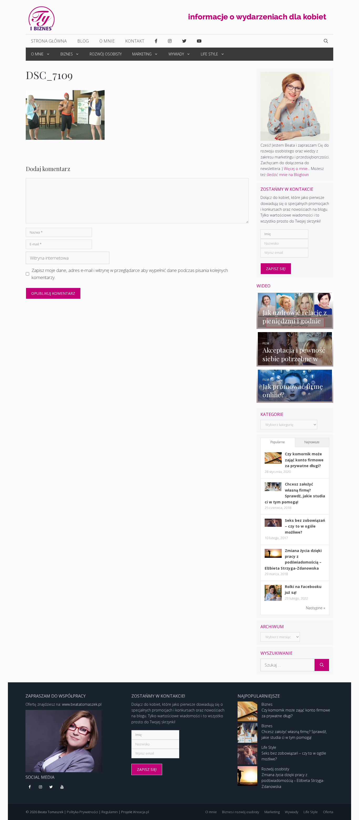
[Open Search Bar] (326, 41)
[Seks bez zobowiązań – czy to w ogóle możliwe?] (273, 525)
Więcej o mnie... (297, 168)
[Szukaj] (321, 665)
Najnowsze (312, 442)
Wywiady (176, 53)
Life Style (209, 53)
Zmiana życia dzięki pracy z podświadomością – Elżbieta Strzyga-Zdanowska (292, 780)
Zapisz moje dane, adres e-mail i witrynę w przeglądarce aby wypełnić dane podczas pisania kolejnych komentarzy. (130, 273)
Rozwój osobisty (106, 53)
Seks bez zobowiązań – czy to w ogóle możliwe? (305, 526)
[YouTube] (62, 787)
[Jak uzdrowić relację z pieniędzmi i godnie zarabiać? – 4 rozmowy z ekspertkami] (295, 325)
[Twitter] (51, 787)
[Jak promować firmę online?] (295, 399)
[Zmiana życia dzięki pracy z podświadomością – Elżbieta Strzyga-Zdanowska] (273, 556)
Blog (83, 41)
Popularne (277, 442)
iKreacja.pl (141, 811)
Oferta (328, 811)
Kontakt (134, 41)
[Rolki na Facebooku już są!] (273, 600)
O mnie (107, 41)
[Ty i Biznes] (41, 18)
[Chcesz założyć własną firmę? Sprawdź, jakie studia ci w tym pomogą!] (273, 489)
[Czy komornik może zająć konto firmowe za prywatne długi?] (273, 462)
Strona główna (49, 41)
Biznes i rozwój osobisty (240, 811)
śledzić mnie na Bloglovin (287, 174)
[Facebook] (29, 787)
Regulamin (109, 811)
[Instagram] (40, 787)
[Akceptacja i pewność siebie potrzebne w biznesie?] (295, 363)
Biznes (66, 53)
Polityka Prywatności (82, 811)
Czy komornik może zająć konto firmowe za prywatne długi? (304, 459)
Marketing (142, 53)
